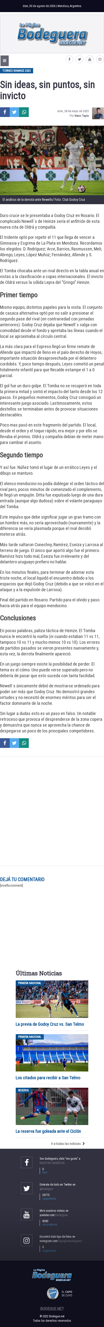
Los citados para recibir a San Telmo (48, 1077)
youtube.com (54, 1215)
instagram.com (61, 1241)
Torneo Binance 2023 (16, 70)
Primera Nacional (29, 983)
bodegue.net (52, 1308)
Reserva (23, 1090)
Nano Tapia (82, 115)
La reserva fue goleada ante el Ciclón (48, 1131)
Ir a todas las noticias (66, 1144)
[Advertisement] (52, 811)
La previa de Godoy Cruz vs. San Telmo (50, 1024)
